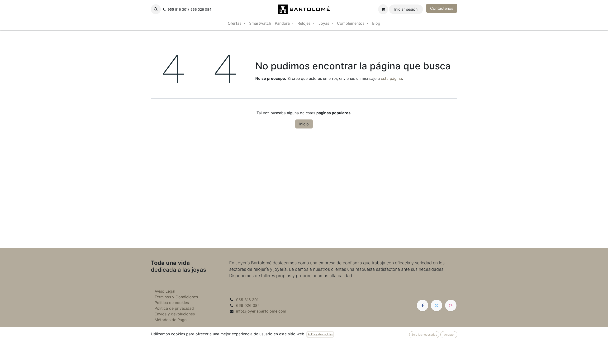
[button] (156, 9)
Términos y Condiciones (176, 296)
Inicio (304, 124)
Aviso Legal (165, 291)
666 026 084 (248, 305)
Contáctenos (441, 8)
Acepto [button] (449, 334)
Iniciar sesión (406, 9)
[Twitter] (436, 305)
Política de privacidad (174, 308)
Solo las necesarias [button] (424, 334)
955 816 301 (247, 299)
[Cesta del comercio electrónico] (383, 9)
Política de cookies (172, 302)
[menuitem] (236, 23)
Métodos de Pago (171, 319)
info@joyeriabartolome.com (261, 311)
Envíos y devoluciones (175, 314)
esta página (391, 78)
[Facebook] (422, 305)
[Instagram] (450, 305)
